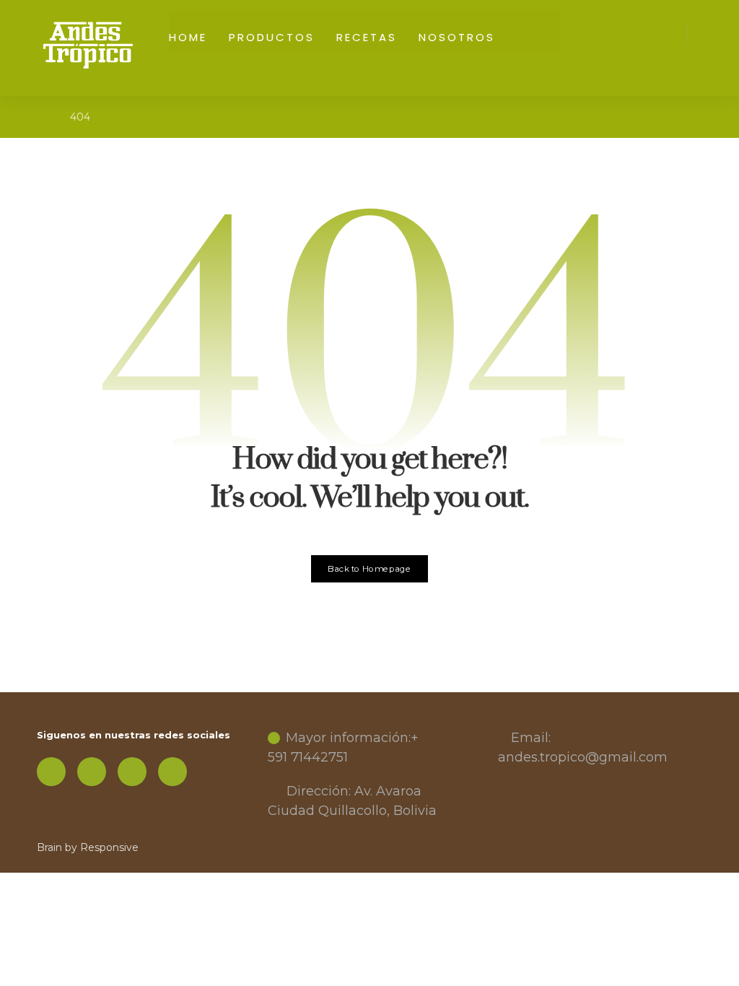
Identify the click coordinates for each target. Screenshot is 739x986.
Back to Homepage (370, 569)
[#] (91, 771)
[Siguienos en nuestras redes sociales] (51, 771)
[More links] (527, 31)
